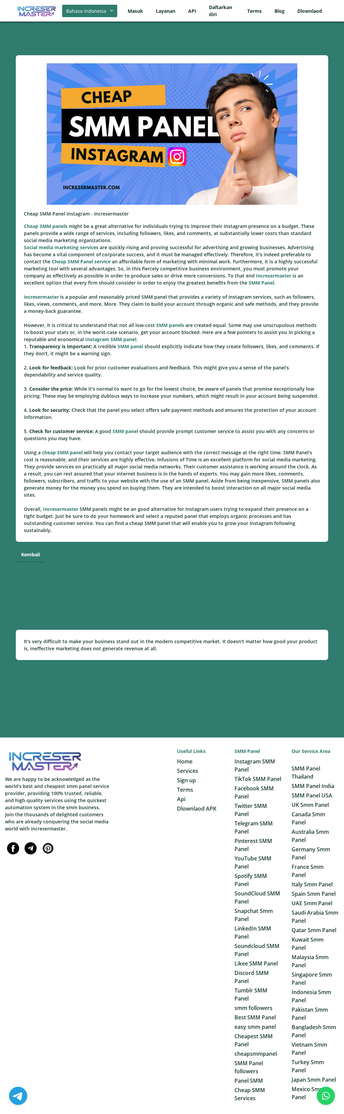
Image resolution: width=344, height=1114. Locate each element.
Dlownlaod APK (196, 808)
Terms (254, 11)
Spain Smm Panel (314, 893)
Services (187, 771)
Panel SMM (248, 1080)
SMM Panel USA (312, 795)
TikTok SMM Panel (257, 779)
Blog (279, 11)
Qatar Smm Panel (314, 930)
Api (181, 799)
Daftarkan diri (220, 11)
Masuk (135, 11)
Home (184, 761)
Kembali (30, 554)
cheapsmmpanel (255, 1053)
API (192, 11)
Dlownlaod (309, 11)
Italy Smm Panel (312, 884)
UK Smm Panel (310, 805)
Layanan (165, 11)
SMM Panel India (313, 786)
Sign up (186, 780)
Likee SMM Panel (256, 963)
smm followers (253, 1008)
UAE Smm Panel (312, 903)
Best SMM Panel (255, 1017)
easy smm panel (255, 1026)
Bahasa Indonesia (86, 11)
